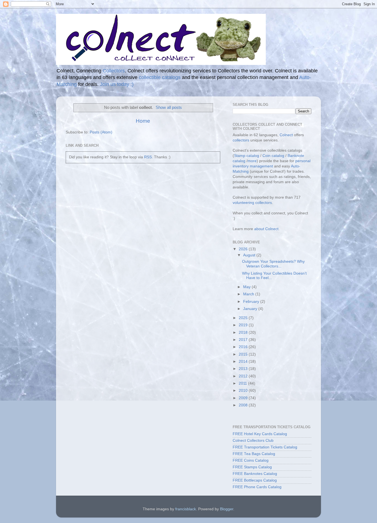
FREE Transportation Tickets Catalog (265, 447)
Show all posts (169, 107)
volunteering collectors (252, 203)
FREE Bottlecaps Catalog (255, 480)
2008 (244, 405)
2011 (243, 383)
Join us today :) (117, 84)
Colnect (286, 135)
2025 (244, 318)
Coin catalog (273, 156)
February (251, 301)
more (252, 161)
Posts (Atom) (101, 132)
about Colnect (266, 229)
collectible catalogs (159, 77)
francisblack (185, 509)
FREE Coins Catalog (251, 460)
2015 (244, 354)
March (249, 294)
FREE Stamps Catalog (252, 467)
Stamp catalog (246, 156)
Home (143, 121)
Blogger (226, 509)
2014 (244, 361)
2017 (244, 340)
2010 (244, 390)
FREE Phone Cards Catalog (257, 487)
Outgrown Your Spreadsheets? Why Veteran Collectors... (273, 263)
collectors (241, 140)
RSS (148, 157)
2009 (244, 398)
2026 (244, 249)
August (249, 255)
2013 (244, 369)
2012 (244, 376)
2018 (244, 332)
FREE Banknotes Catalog (255, 474)
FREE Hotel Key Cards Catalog (260, 434)
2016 (244, 347)
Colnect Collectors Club (253, 440)
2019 (244, 325)
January (250, 309)
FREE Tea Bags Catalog (254, 454)
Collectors (114, 70)
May (247, 287)
